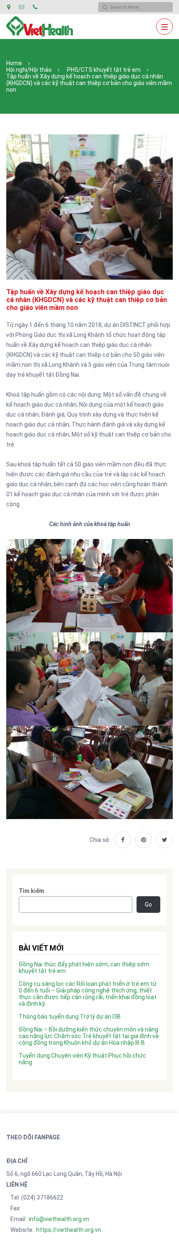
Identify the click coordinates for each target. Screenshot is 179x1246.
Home (14, 63)
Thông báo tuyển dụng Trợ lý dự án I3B (70, 1016)
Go (148, 904)
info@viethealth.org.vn (59, 1219)
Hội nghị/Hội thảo (29, 69)
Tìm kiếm (31, 891)
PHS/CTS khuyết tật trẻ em (104, 69)
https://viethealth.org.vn (68, 1229)
